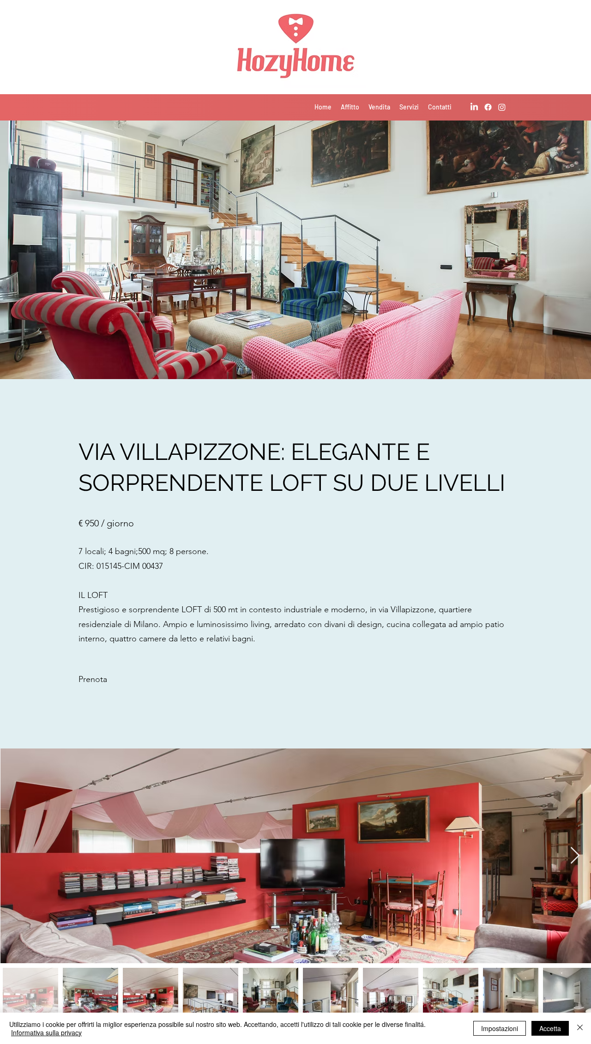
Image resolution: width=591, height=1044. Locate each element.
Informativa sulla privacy (46, 1032)
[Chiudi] (579, 1028)
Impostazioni (499, 1028)
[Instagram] (502, 107)
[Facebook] (488, 107)
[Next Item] (575, 856)
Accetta (550, 1028)
